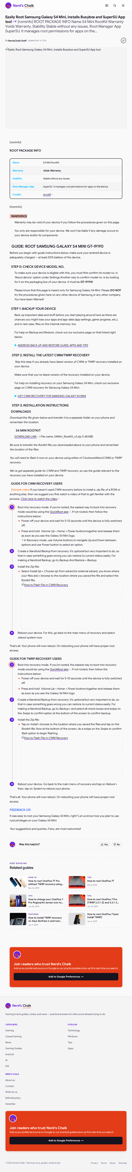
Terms (104, 1163)
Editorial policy (13, 1097)
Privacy (94, 1163)
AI (6, 1060)
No (118, 844)
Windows (73, 1036)
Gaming (9, 1030)
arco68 (47, 194)
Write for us (11, 1091)
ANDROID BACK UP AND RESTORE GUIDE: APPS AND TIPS (53, 345)
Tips (70, 1042)
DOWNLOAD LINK (25, 436)
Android (9, 1054)
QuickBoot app (59, 512)
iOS (7, 1066)
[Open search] (114, 5)
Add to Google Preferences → (66, 976)
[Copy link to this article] (123, 40)
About (113, 1163)
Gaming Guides (13, 1048)
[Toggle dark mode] (123, 5)
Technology (74, 1030)
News (8, 1042)
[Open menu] (107, 5)
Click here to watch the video (39, 499)
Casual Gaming (13, 1036)
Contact (9, 1086)
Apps (70, 1048)
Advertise (10, 1103)
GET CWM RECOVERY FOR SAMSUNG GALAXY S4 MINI (52, 396)
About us (10, 1080)
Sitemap (122, 1163)
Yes (106, 844)
